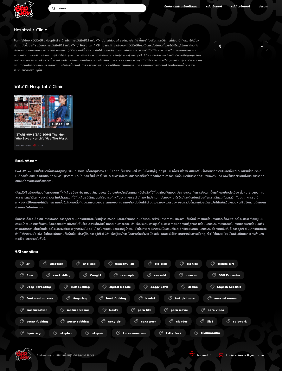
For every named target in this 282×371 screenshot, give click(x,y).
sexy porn (148, 321)
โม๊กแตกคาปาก (210, 333)
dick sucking (80, 287)
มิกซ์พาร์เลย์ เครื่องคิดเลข (181, 6)
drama (193, 287)
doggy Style (159, 287)
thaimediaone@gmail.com (245, 355)
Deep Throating (38, 287)
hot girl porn (185, 298)
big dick (161, 263)
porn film (144, 310)
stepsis (97, 333)
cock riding (61, 275)
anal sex (89, 263)
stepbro (66, 333)
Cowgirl (95, 275)
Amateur (56, 263)
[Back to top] (271, 360)
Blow (29, 275)
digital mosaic (120, 287)
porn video (215, 310)
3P (28, 263)
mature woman (78, 310)
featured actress (39, 298)
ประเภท (263, 6)
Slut (210, 321)
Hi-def (150, 298)
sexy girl (114, 321)
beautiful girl (125, 263)
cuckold (160, 275)
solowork (240, 321)
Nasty (113, 310)
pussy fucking (37, 321)
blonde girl (225, 263)
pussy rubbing (78, 321)
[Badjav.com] (24, 9)
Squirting (33, 333)
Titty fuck (173, 333)
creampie (127, 275)
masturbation (36, 310)
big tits (192, 263)
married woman (225, 298)
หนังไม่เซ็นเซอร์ (240, 6)
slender (181, 321)
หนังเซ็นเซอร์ (214, 6)
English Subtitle (229, 287)
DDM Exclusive (229, 275)
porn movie (179, 310)
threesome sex (134, 333)
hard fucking (116, 298)
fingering (79, 298)
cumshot (192, 275)
